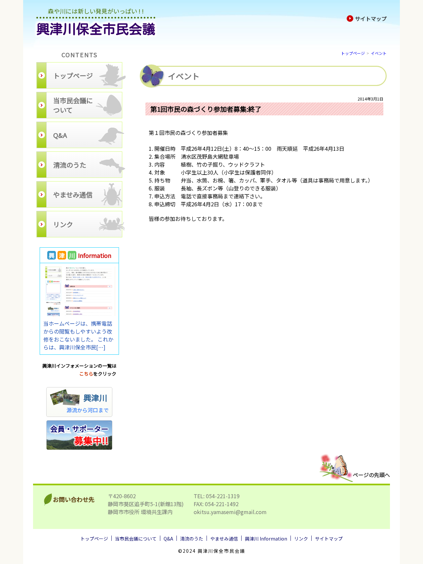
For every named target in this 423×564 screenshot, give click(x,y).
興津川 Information (266, 538)
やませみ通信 (224, 538)
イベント (379, 53)
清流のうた (191, 538)
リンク (301, 538)
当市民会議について (136, 538)
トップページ (353, 53)
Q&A (168, 538)
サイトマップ (371, 18)
